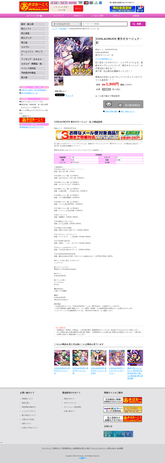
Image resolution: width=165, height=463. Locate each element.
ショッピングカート (29, 411)
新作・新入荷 (27, 24)
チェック (69, 95)
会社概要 (120, 448)
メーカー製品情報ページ (103, 59)
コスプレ (25, 47)
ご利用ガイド (78, 16)
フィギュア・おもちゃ (31, 59)
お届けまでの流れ (28, 419)
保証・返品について (128, 111)
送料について (26, 423)
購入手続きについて (29, 415)
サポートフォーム (70, 403)
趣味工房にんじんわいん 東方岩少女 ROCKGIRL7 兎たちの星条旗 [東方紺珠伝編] (135, 373)
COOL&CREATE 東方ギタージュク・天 (62, 370)
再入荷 (24, 77)
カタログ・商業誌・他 (31, 64)
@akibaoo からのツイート (31, 127)
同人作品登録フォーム (29, 93)
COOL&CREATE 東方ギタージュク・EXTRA (98, 370)
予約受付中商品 (28, 73)
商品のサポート (69, 399)
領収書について (27, 399)
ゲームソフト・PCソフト (32, 53)
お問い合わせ (111, 448)
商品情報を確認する (29, 407)
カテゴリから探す (33, 16)
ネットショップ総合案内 (72, 407)
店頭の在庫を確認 (111, 111)
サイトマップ (59, 16)
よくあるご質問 (97, 16)
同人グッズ (26, 38)
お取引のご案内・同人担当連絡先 (33, 90)
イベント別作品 (28, 68)
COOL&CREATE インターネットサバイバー (117, 370)
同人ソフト (26, 29)
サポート (116, 16)
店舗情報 (136, 16)
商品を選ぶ (26, 403)
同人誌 (24, 42)
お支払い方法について (29, 428)
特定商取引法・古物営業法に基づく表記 (76, 448)
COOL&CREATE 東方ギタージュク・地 (80, 370)
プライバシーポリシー (98, 448)
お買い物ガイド (69, 411)
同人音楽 (25, 33)
